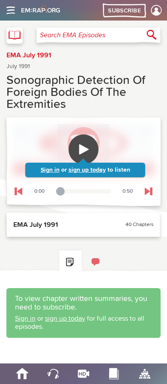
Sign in (50, 170)
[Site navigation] (10, 10)
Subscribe (124, 11)
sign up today (87, 170)
